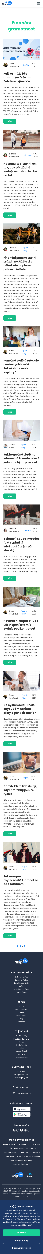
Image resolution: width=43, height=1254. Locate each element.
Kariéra (21, 1012)
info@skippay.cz (24, 1093)
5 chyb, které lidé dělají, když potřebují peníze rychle (20, 790)
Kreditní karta (31, 1148)
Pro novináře (21, 1015)
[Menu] (38, 3)
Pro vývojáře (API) (21, 1074)
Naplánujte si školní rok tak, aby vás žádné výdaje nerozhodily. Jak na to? (20, 169)
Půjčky (26, 65)
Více (10, 121)
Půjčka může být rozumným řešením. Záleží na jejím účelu (18, 77)
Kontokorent (19, 1148)
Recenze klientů (9, 1144)
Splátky (25, 1156)
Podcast (21, 1022)
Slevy (12, 1160)
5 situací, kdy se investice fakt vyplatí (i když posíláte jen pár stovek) (21, 544)
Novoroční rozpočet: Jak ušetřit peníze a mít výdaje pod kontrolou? (20, 624)
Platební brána (8, 1156)
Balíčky (21, 986)
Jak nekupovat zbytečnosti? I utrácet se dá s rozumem (20, 880)
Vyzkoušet (21, 3)
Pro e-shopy (21, 1071)
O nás (21, 1006)
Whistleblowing (22, 1057)
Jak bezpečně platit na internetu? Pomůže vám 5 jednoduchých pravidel (21, 458)
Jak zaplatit (21, 1144)
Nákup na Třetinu (21, 980)
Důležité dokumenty (22, 1039)
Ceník (21, 1042)
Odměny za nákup (21, 989)
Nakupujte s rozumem (24, 1160)
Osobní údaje (21, 1045)
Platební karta (21, 992)
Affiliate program (21, 1077)
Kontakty (21, 1054)
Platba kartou (23, 1152)
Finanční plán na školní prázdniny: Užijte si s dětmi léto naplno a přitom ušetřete (19, 263)
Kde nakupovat (21, 1009)
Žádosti (21, 1048)
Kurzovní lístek (21, 1051)
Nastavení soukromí (21, 1164)
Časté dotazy (21, 1036)
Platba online (35, 1152)
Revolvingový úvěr (21, 983)
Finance (28, 155)
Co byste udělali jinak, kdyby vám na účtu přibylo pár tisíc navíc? (19, 709)
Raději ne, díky (21, 1240)
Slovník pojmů (34, 1156)
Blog (21, 1018)
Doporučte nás (34, 1144)
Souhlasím (21, 1233)
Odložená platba (21, 977)
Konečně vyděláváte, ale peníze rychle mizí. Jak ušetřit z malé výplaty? (21, 366)
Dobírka (10, 1148)
